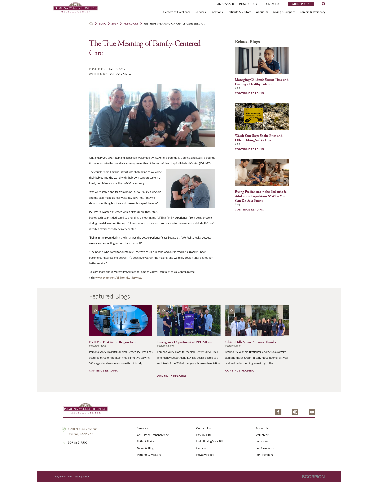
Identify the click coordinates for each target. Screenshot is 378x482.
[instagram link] (295, 412)
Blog (102, 23)
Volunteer (262, 435)
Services (142, 428)
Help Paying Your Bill (209, 441)
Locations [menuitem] (217, 12)
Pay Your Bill (204, 435)
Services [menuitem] (200, 12)
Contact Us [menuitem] (272, 3)
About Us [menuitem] (262, 12)
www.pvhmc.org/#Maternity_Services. (118, 277)
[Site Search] (323, 3)
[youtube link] (312, 412)
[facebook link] (278, 412)
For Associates (265, 448)
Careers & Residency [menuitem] (312, 12)
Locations (262, 441)
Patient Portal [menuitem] (301, 4)
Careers (201, 448)
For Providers (264, 455)
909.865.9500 (225, 4)
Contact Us (203, 428)
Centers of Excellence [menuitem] (176, 12)
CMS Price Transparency (152, 435)
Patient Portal (145, 441)
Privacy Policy (205, 455)
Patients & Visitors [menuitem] (239, 12)
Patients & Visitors (149, 455)
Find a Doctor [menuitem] (247, 3)
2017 (114, 23)
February (131, 23)
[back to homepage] (91, 24)
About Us (262, 428)
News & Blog (145, 448)
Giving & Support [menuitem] (284, 12)
